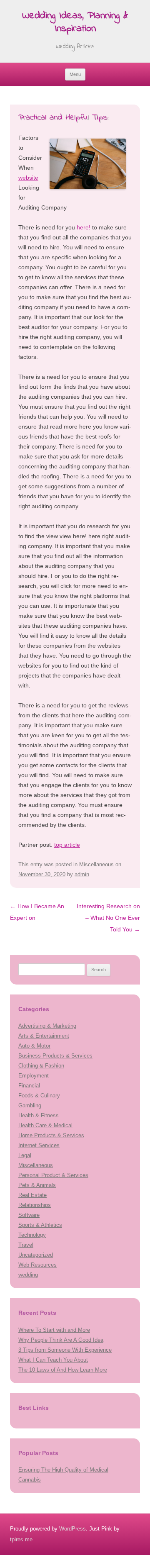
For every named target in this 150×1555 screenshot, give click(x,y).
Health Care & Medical (45, 1125)
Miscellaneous (96, 864)
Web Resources (37, 1265)
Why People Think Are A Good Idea (60, 1340)
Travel (25, 1245)
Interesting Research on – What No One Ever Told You (108, 918)
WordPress (72, 1529)
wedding (28, 1275)
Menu (75, 74)
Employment (33, 1075)
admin (82, 874)
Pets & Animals (37, 1185)
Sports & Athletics (40, 1225)
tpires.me (21, 1539)
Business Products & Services (55, 1056)
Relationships (34, 1205)
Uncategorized (35, 1255)
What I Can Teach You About (53, 1360)
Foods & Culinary (39, 1095)
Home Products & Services (51, 1135)
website (28, 177)
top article (67, 844)
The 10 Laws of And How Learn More (62, 1370)
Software (29, 1215)
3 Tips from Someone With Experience (65, 1350)
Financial (29, 1085)
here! (83, 227)
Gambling (29, 1105)
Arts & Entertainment (43, 1036)
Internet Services (39, 1145)
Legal (24, 1155)
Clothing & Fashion (41, 1066)
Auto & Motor (34, 1046)
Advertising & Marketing (47, 1026)
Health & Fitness (38, 1115)
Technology (32, 1235)
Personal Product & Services (53, 1175)
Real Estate (32, 1195)
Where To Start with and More (54, 1330)
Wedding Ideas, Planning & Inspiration (75, 23)
